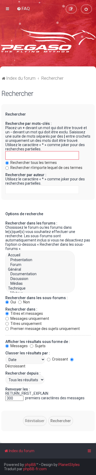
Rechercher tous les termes (33, 162)
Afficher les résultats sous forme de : (37, 342)
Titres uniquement (26, 323)
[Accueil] (40, 255)
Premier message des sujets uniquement (45, 328)
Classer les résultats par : (27, 353)
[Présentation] (40, 260)
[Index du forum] (48, 40)
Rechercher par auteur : (25, 175)
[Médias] (40, 283)
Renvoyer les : (17, 389)
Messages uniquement (29, 318)
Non (26, 302)
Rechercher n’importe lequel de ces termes (46, 168)
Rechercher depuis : (23, 373)
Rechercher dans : (21, 309)
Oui (13, 302)
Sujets (40, 346)
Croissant (59, 359)
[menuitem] (23, 8)
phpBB (30, 465)
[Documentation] (40, 274)
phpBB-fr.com (35, 469)
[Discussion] (40, 279)
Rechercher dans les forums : (31, 223)
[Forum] (40, 264)
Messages (19, 346)
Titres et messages (26, 313)
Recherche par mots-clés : (28, 123)
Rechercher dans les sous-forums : (36, 298)
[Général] (40, 269)
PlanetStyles (69, 465)
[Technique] (40, 288)
